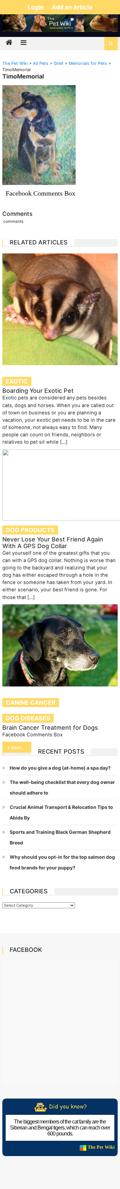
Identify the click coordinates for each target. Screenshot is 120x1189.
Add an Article (72, 7)
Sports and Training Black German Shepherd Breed (60, 837)
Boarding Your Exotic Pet (38, 390)
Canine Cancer (31, 702)
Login (36, 7)
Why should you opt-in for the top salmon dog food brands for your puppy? (62, 862)
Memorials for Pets (21, 747)
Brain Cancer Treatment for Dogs (50, 727)
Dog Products (30, 529)
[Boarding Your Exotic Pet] (59, 309)
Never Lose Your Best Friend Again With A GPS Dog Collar (52, 542)
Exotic (17, 381)
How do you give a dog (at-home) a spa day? (60, 768)
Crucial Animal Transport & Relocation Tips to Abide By (61, 812)
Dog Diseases (28, 718)
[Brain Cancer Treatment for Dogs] (59, 645)
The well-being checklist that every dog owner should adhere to (62, 787)
